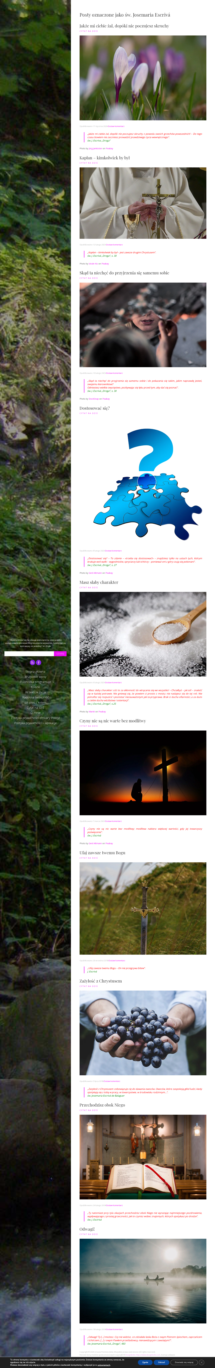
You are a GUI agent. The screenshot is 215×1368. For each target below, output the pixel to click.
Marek (92, 711)
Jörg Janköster (95, 148)
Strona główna (35, 671)
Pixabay (109, 148)
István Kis (93, 263)
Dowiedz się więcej (184, 1362)
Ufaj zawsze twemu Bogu (102, 852)
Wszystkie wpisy (35, 677)
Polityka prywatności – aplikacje (35, 723)
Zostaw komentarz (116, 126)
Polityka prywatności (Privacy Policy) (35, 718)
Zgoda (145, 1362)
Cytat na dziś (35, 707)
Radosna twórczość (35, 697)
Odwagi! (87, 1229)
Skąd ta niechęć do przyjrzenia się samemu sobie (124, 272)
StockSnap (94, 398)
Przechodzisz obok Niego (102, 1105)
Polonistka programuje (35, 682)
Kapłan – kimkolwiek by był (105, 157)
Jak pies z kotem (35, 702)
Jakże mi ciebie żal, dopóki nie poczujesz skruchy (124, 25)
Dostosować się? (95, 408)
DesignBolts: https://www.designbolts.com (142, 1355)
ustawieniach (104, 1365)
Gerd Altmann (95, 573)
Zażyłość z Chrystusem (101, 981)
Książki (35, 687)
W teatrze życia (35, 692)
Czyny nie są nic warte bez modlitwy (113, 720)
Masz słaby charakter (99, 582)
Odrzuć (161, 1362)
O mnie (36, 713)
